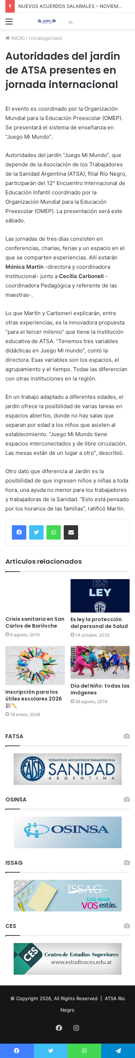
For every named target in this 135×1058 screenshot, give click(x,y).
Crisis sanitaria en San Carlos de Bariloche (34, 622)
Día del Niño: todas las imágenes (100, 689)
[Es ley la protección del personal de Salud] (100, 596)
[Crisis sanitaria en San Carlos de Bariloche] (35, 596)
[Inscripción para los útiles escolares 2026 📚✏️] (35, 665)
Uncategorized (45, 38)
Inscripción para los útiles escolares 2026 (33, 695)
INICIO (17, 38)
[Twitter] (36, 532)
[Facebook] (19, 532)
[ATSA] (47, 21)
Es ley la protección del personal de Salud (99, 623)
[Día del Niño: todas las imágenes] (100, 662)
